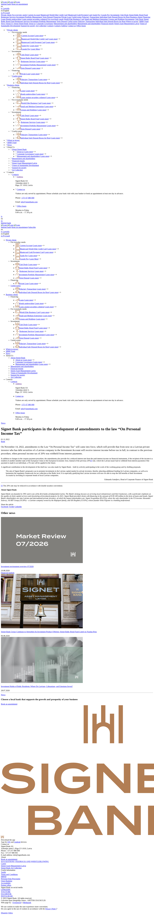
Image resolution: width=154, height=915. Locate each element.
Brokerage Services (8, 17)
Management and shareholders (65, 24)
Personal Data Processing (10, 879)
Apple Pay (96, 15)
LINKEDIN (5, 890)
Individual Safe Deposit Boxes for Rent (115, 17)
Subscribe (32, 227)
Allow (10, 913)
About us (32, 24)
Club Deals (124, 15)
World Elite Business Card (74, 19)
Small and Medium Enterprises (96, 19)
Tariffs (3, 872)
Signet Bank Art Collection (11, 868)
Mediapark (27, 903)
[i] (91, 461)
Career (3, 864)
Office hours (81, 26)
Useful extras (77, 17)
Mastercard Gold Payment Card (80, 15)
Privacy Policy (50, 909)
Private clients (6, 15)
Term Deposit (47, 17)
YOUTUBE (5, 892)
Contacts (50, 26)
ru (2, 221)
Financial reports (107, 24)
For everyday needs (19, 15)
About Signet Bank (21, 24)
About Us (9, 24)
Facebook (4, 507)
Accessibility (6, 883)
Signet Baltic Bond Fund (138, 15)
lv (1, 216)
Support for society (28, 26)
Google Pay (105, 15)
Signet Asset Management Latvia (126, 24)
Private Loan (66, 17)
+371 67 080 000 (27, 198)
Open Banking (6, 881)
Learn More (35, 49)
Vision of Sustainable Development (25, 165)
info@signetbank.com (29, 202)
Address (64, 26)
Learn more (38, 36)
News (3, 24)
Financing (57, 17)
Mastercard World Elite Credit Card (54, 15)
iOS (8, 842)
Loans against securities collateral (34, 19)
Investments (114, 15)
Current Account (33, 15)
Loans (3, 19)
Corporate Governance (44, 24)
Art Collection (41, 26)
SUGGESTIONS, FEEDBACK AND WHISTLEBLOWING (25, 861)
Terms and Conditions (9, 874)
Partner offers (6, 885)
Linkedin (18, 507)
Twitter (11, 507)
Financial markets (7, 573)
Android (17, 842)
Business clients (136, 17)
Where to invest (132, 21)
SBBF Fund (143, 21)
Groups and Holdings (116, 19)
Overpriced (17, 903)
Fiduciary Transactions (90, 17)
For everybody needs (56, 19)
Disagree (4, 913)
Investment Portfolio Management (29, 17)
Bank (3, 441)
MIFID (3, 877)
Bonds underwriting (13, 19)
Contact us (72, 26)
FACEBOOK (6, 894)
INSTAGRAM (7, 896)
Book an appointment (19, 4)
